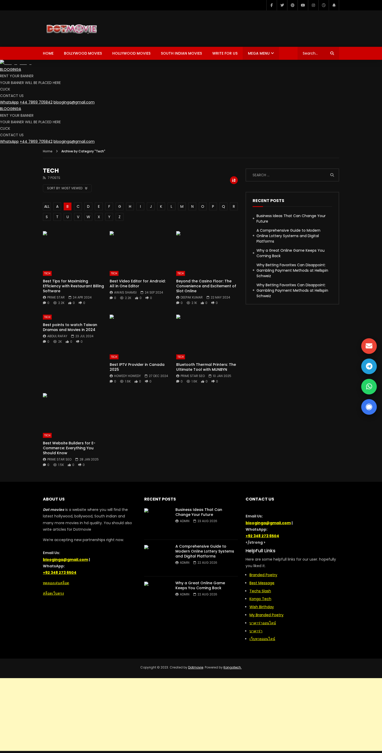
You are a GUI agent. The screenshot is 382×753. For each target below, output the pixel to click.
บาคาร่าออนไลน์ (262, 623)
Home (48, 53)
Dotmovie (195, 667)
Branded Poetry (263, 574)
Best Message (261, 583)
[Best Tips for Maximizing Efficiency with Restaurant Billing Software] (73, 248)
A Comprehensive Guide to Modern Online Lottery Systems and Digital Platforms (288, 236)
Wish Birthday (261, 606)
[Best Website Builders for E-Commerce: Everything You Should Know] (73, 410)
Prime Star (56, 297)
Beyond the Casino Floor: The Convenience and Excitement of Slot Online (206, 286)
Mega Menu (259, 53)
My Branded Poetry (266, 615)
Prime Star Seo (193, 376)
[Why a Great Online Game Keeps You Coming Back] (157, 595)
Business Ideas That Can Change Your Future (291, 218)
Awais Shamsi (125, 292)
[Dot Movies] (89, 28)
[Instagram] (313, 5)
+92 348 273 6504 (59, 572)
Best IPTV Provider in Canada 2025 (137, 367)
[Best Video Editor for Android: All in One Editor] (140, 248)
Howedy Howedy (127, 376)
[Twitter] (282, 5)
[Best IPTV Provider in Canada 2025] (140, 332)
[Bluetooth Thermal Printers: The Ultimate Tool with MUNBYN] (207, 332)
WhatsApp (9, 102)
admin (184, 521)
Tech (47, 273)
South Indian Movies (181, 53)
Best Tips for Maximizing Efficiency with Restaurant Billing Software (73, 286)
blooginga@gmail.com (74, 102)
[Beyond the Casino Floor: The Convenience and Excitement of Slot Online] (207, 248)
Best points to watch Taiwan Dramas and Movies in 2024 (70, 327)
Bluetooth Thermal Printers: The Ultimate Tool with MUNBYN (206, 367)
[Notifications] (334, 5)
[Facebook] (271, 5)
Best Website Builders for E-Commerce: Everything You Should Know (69, 448)
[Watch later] (323, 5)
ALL (47, 206)
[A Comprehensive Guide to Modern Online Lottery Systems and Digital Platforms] (157, 558)
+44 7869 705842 (36, 102)
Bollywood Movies (83, 53)
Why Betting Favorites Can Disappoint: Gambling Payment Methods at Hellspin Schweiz (292, 270)
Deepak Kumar (192, 297)
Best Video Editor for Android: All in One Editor (138, 283)
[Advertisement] (191, 714)
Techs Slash (260, 591)
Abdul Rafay (57, 336)
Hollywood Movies (131, 53)
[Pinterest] (292, 5)
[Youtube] (303, 5)
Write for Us (225, 53)
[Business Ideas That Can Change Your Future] (157, 521)
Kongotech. (232, 667)
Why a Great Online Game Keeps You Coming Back (290, 253)
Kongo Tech (260, 598)
